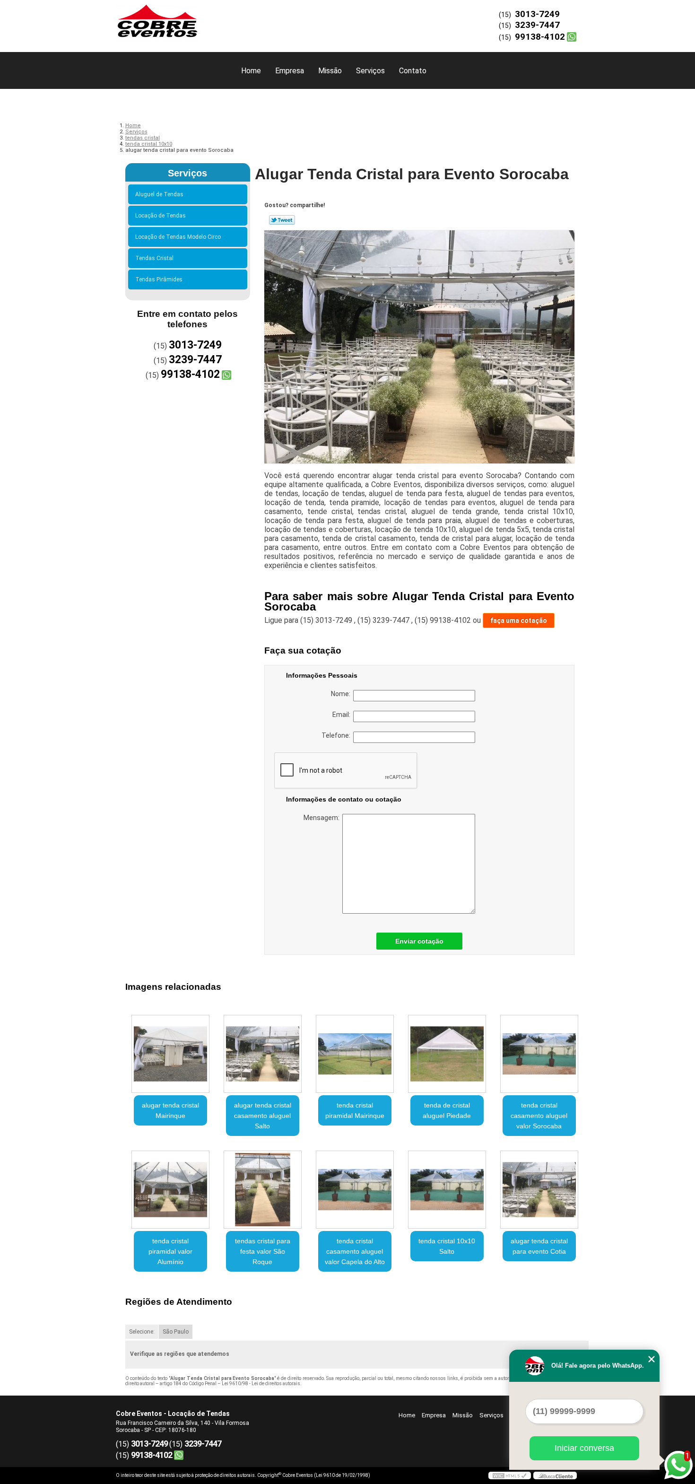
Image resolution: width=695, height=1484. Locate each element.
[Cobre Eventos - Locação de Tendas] (170, 19)
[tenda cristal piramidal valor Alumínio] (170, 1190)
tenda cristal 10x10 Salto (446, 1246)
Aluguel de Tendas (159, 194)
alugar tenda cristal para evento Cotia (539, 1246)
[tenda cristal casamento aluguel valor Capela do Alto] (355, 1190)
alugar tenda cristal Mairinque (170, 1110)
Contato (412, 70)
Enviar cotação (419, 941)
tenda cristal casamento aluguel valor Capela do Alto (355, 1251)
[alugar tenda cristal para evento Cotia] (539, 1190)
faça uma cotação (518, 620)
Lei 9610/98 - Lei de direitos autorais (261, 1383)
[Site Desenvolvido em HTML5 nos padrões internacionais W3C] (509, 1475)
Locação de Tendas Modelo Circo (178, 237)
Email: (342, 714)
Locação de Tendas (160, 215)
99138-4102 (540, 36)
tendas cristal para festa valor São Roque (262, 1251)
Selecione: (142, 1331)
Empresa (289, 70)
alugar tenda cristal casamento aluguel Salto (262, 1115)
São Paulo (176, 1331)
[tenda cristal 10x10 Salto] (447, 1190)
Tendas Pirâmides (158, 279)
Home (251, 70)
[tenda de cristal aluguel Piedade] (447, 1054)
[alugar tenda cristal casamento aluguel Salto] (263, 1054)
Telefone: (337, 735)
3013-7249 (537, 14)
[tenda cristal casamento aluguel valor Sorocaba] (539, 1054)
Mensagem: (323, 817)
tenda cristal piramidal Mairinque (354, 1110)
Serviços (370, 70)
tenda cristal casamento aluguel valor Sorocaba (539, 1115)
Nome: (342, 694)
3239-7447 (537, 24)
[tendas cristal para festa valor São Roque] (263, 1190)
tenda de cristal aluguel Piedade (447, 1110)
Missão (330, 70)
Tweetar (282, 220)
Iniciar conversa (584, 1448)
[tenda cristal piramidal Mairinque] (355, 1054)
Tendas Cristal (154, 258)
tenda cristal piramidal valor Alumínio (170, 1251)
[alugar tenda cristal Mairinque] (170, 1054)
